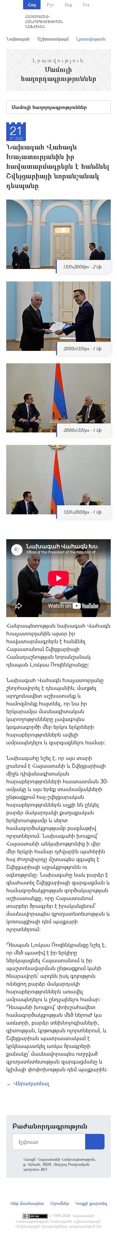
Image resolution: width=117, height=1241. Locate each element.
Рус (50, 4)
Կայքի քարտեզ (91, 1203)
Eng (68, 4)
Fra (86, 4)
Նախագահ (18, 39)
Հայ (32, 4)
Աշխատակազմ (53, 39)
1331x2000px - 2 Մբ (82, 267)
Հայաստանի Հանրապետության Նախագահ (44, 21)
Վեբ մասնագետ (27, 1203)
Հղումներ (59, 1203)
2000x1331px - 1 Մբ (82, 349)
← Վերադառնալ (27, 1083)
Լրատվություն (90, 39)
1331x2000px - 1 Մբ (82, 512)
